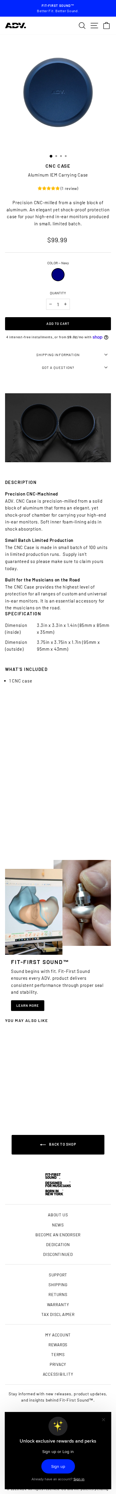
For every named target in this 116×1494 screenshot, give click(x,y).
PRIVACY (58, 1364)
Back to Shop (62, 1144)
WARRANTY (58, 1304)
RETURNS (57, 1294)
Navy (58, 275)
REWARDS (58, 1344)
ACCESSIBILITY (58, 1374)
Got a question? (58, 367)
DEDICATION (58, 1244)
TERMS (58, 1354)
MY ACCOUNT (58, 1334)
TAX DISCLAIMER (57, 1314)
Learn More (27, 1005)
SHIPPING (58, 1284)
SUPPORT (58, 1274)
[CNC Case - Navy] (25, 1104)
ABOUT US (58, 1214)
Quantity (58, 293)
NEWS (58, 1224)
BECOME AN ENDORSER (58, 1234)
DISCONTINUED (58, 1254)
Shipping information (58, 355)
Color (58, 263)
